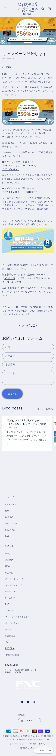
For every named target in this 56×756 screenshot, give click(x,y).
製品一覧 (9, 572)
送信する (12, 393)
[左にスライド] (22, 480)
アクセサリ (10, 610)
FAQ (7, 536)
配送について (11, 566)
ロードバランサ (12, 623)
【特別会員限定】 (13, 654)
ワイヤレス (10, 591)
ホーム (8, 553)
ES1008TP (31, 192)
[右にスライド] (34, 480)
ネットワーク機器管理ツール (18, 616)
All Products (11, 504)
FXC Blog (9, 648)
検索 (7, 511)
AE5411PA (9, 278)
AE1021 (11, 282)
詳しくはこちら (15, 137)
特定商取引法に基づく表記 (29, 748)
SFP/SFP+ (10, 598)
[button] (6, 9)
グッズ (8, 629)
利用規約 (9, 517)
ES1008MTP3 (11, 192)
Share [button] (8, 67)
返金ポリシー (11, 523)
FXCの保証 (10, 530)
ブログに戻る (30, 325)
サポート (9, 642)
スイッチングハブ (13, 585)
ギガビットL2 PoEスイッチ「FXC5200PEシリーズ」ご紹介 (26, 422)
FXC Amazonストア (37, 307)
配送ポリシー (44, 744)
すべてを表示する (46, 409)
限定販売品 (10, 635)
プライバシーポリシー (18, 744)
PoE (7, 604)
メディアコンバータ (14, 579)
